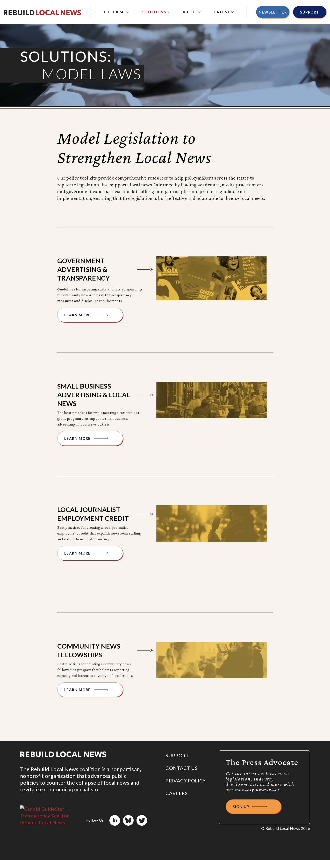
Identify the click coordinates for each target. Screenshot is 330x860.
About (190, 12)
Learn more (77, 315)
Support (309, 12)
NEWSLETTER (273, 12)
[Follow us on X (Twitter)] (141, 820)
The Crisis (114, 12)
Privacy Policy (185, 780)
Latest (222, 12)
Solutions (154, 12)
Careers (176, 793)
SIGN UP (241, 806)
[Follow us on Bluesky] (128, 820)
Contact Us (181, 768)
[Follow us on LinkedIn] (114, 820)
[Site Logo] (42, 12)
